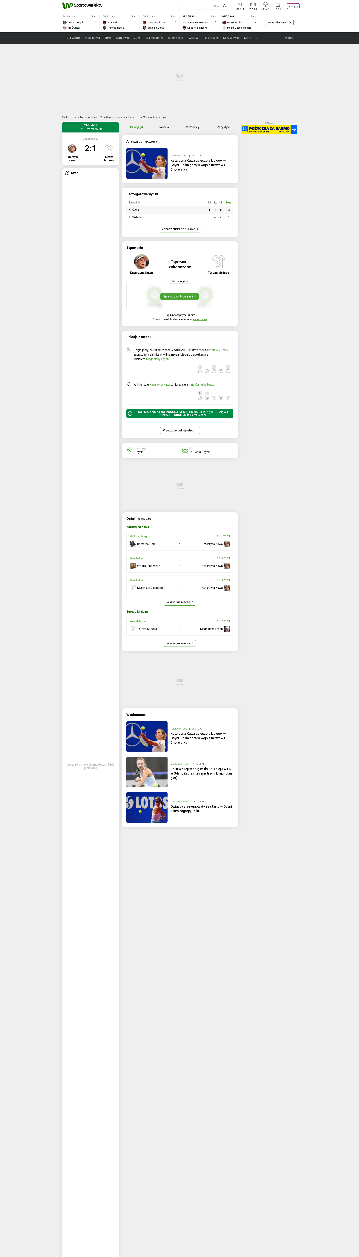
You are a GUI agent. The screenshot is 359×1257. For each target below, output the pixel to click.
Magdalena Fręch (179, 764)
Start (64, 117)
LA (257, 38)
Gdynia (139, 452)
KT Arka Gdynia (200, 452)
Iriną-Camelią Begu (201, 384)
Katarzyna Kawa (179, 155)
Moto (247, 38)
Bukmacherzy (154, 38)
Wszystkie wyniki (278, 22)
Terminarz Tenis (88, 117)
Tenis (107, 38)
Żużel (137, 38)
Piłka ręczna (210, 38)
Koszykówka (231, 38)
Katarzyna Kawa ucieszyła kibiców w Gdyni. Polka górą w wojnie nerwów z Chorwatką (198, 164)
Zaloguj (293, 6)
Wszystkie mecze (179, 602)
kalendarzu (200, 319)
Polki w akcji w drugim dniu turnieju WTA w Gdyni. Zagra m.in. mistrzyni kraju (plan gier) (201, 773)
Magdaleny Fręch (157, 359)
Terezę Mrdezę (211, 412)
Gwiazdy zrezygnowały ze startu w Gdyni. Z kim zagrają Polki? (202, 808)
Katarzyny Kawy (217, 350)
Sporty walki (176, 38)
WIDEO (193, 38)
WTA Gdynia (107, 117)
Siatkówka (123, 38)
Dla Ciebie (73, 38)
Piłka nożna (92, 38)
